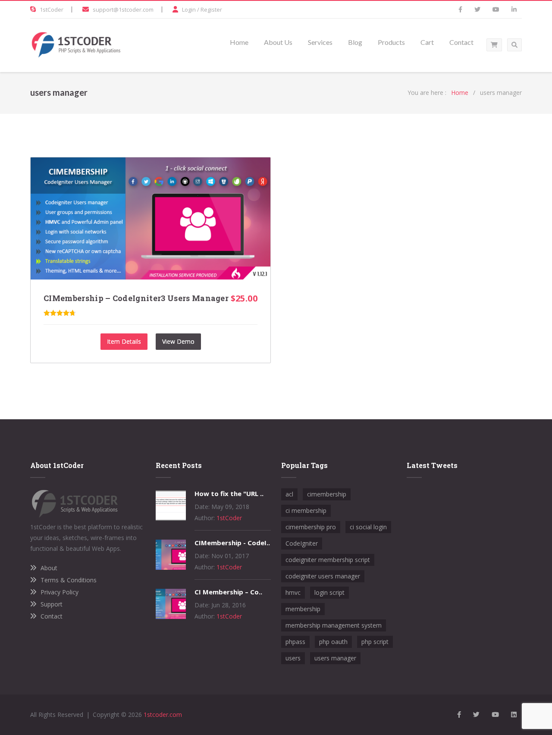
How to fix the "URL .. (228, 493)
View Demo (178, 341)
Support (52, 604)
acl (289, 494)
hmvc (293, 592)
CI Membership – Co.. (228, 591)
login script (329, 592)
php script (375, 642)
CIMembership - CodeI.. (232, 542)
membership (302, 609)
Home (459, 92)
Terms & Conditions (69, 580)
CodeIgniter (301, 543)
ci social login (368, 527)
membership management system (333, 625)
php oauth (333, 642)
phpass (295, 642)
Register (211, 9)
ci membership (305, 510)
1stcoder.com (163, 714)
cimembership (326, 494)
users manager (335, 658)
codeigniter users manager (322, 576)
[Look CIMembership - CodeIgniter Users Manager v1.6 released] (171, 567)
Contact (52, 616)
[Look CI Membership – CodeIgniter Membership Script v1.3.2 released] (171, 616)
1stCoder (51, 9)
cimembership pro (310, 527)
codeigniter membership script (327, 560)
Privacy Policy (59, 592)
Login (189, 9)
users (293, 658)
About (49, 568)
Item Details (124, 341)
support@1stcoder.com (123, 9)
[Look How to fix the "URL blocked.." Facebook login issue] (171, 518)
